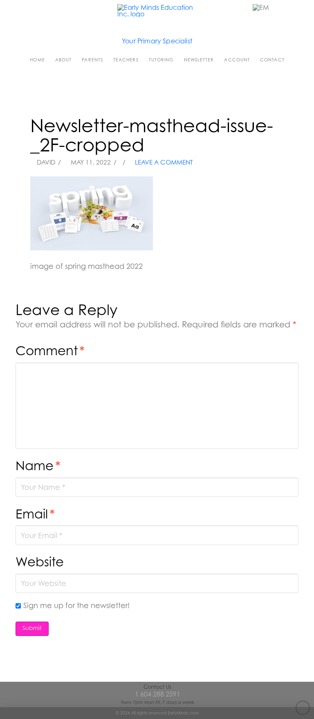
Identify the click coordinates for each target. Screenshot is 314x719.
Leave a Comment (163, 162)
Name (38, 465)
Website (40, 561)
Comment (50, 350)
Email (35, 513)
